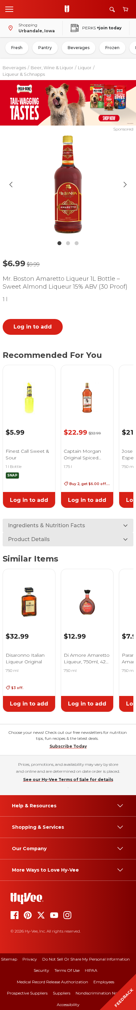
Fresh (16, 47)
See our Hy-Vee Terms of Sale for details (68, 779)
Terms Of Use (67, 970)
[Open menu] (9, 9)
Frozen (112, 47)
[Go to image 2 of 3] (68, 243)
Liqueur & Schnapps (24, 74)
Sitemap (9, 959)
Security (41, 970)
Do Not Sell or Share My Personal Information (86, 959)
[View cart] (125, 9)
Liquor (84, 67)
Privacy (29, 959)
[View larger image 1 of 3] (68, 184)
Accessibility (68, 1004)
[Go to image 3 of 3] (76, 243)
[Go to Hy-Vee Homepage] (69, 9)
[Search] (112, 9)
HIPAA (91, 970)
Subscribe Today (68, 746)
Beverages (78, 47)
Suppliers (61, 993)
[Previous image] (11, 184)
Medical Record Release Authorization (52, 981)
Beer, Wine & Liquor (52, 67)
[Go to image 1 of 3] (59, 243)
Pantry (45, 47)
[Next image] (125, 184)
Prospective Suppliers (27, 993)
